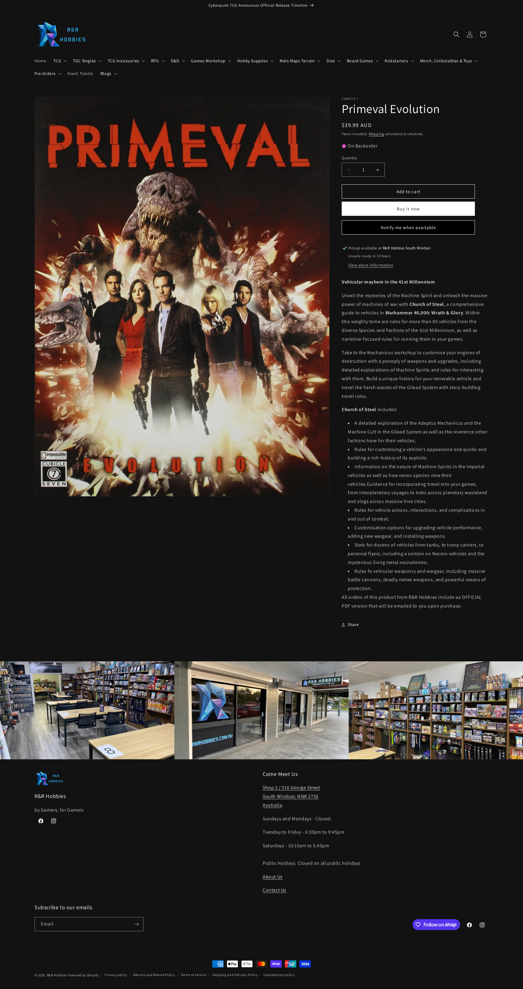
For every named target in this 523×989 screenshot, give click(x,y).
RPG (155, 60)
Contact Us (274, 890)
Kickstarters (396, 60)
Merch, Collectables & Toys (446, 60)
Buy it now (408, 209)
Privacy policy (116, 975)
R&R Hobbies (57, 975)
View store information (370, 265)
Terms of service (193, 975)
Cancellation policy (279, 975)
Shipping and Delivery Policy (235, 975)
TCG (57, 60)
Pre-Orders (45, 73)
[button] (59, 60)
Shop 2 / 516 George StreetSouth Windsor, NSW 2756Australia (291, 796)
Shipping (376, 133)
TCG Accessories (123, 60)
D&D (175, 60)
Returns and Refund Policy (154, 975)
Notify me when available (408, 227)
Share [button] (353, 624)
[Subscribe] (136, 924)
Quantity (349, 158)
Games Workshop (208, 60)
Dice (331, 60)
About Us (273, 877)
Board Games (360, 60)
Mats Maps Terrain (297, 60)
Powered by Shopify (83, 975)
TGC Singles (84, 60)
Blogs (105, 73)
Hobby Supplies (252, 60)
